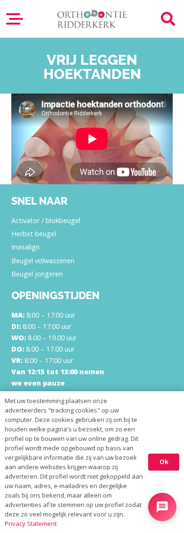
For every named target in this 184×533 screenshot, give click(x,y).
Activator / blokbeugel (45, 220)
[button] (14, 19)
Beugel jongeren (37, 273)
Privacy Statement (31, 523)
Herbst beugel (33, 233)
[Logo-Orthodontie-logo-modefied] (92, 19)
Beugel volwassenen (43, 260)
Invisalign (25, 246)
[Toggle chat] (162, 507)
